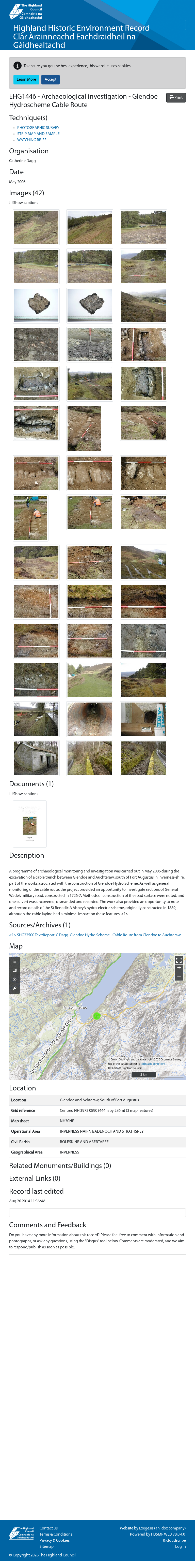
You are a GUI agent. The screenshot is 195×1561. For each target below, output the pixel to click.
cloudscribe (176, 1541)
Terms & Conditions (56, 1535)
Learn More (26, 80)
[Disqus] (97, 1322)
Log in (180, 1547)
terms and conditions (153, 1064)
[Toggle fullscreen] (179, 960)
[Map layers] (14, 961)
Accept (50, 80)
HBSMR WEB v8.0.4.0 (168, 1535)
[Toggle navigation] (179, 25)
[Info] (14, 980)
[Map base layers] (14, 970)
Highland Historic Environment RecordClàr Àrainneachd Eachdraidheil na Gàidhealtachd (81, 37)
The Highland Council (57, 1555)
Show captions (25, 203)
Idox (164, 1528)
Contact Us (49, 1528)
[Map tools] (14, 989)
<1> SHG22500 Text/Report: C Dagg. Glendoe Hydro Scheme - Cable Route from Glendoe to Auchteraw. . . (96, 935)
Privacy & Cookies (55, 1541)
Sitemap (47, 1547)
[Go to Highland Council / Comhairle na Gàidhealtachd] (25, 10)
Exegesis (146, 1528)
